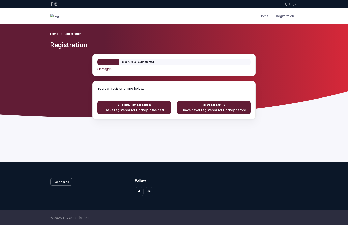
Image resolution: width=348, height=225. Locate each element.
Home (264, 16)
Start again (104, 69)
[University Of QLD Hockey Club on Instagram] (55, 4)
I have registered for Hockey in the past (134, 107)
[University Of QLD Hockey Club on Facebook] (51, 4)
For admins (61, 182)
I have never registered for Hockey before (214, 107)
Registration (285, 16)
